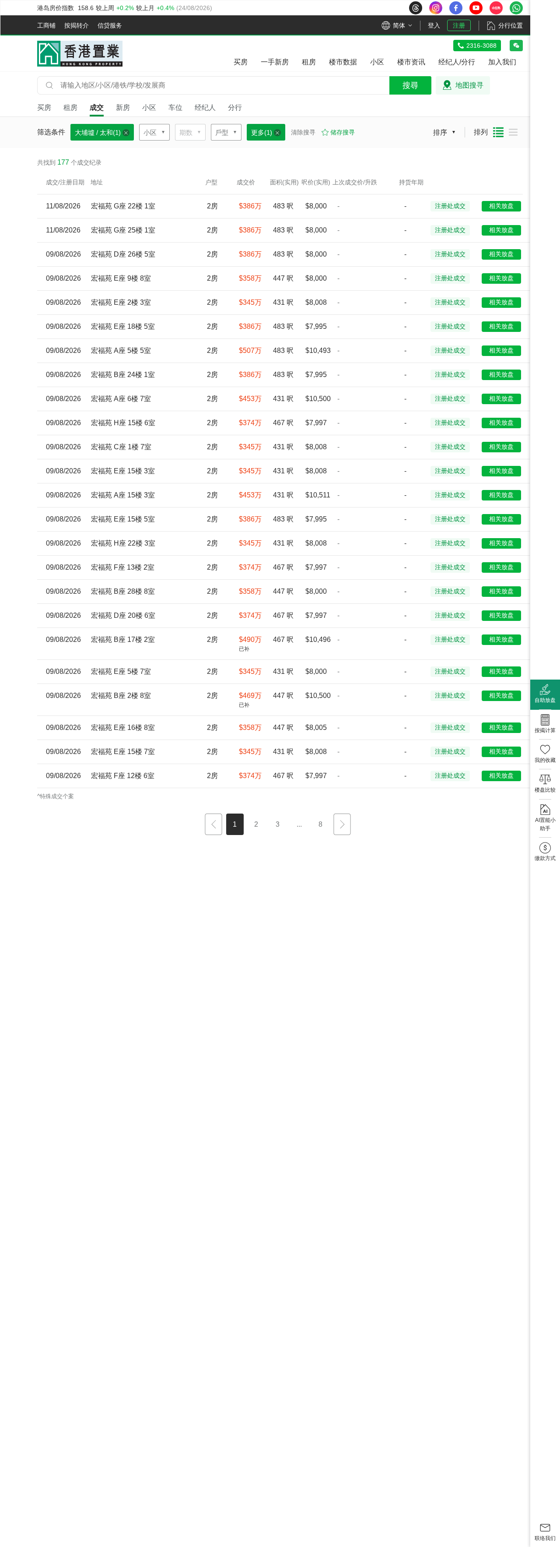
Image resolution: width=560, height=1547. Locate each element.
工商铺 (46, 25)
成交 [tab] (97, 107)
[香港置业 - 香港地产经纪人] (79, 54)
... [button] (299, 824)
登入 (434, 25)
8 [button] (320, 824)
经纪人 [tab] (205, 107)
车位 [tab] (175, 107)
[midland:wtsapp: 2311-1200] (516, 7)
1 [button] (235, 824)
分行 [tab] (235, 107)
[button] (213, 825)
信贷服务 (110, 25)
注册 (459, 25)
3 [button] (278, 824)
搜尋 (410, 85)
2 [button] (256, 824)
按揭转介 (76, 25)
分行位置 (510, 25)
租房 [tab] (70, 107)
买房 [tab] (44, 107)
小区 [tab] (149, 107)
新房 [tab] (123, 107)
